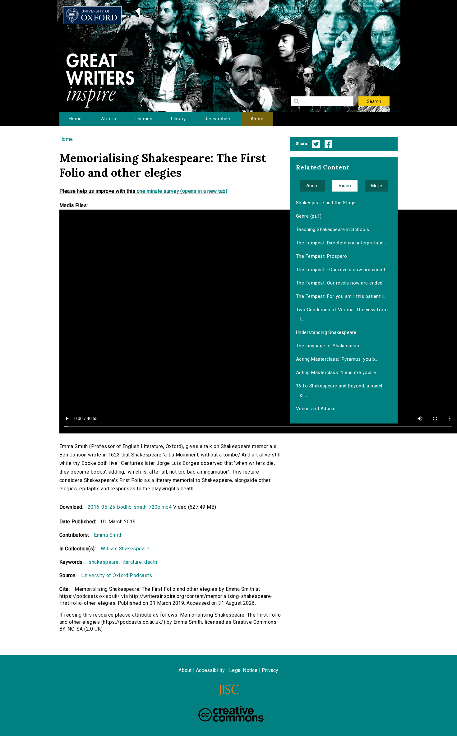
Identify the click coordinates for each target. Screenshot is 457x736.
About (257, 119)
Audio (312, 185)
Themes (143, 119)
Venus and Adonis (316, 408)
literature (131, 562)
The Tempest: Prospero (321, 256)
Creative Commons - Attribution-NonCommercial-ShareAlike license (231, 714)
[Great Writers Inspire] (92, 15)
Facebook (328, 144)
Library (178, 119)
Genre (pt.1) (309, 216)
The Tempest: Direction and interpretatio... (341, 243)
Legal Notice (243, 670)
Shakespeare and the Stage (326, 203)
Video (345, 185)
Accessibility (210, 670)
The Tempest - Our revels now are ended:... (342, 269)
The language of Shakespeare (328, 346)
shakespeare (103, 562)
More (376, 185)
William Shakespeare (125, 549)
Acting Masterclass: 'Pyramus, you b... (337, 359)
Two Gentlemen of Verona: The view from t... (342, 314)
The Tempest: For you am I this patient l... (341, 296)
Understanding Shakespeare (326, 332)
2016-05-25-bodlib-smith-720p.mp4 (130, 507)
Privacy (270, 670)
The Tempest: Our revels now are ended (339, 283)
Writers (108, 119)
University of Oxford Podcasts (116, 575)
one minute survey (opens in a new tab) (182, 191)
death (150, 562)
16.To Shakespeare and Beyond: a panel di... (339, 390)
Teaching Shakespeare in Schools (332, 229)
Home (75, 119)
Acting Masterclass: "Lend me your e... (337, 372)
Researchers (218, 119)
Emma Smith (108, 535)
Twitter (316, 144)
